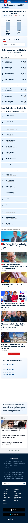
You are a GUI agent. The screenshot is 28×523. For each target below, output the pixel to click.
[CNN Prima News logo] (7, 1)
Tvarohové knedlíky (19, 476)
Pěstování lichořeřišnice (17, 474)
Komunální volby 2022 (8, 364)
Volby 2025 (19, 470)
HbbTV (4, 495)
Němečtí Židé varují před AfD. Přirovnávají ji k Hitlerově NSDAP (12, 443)
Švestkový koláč (19, 478)
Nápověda (16, 500)
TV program (15, 463)
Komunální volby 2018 (8, 367)
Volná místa (5, 491)
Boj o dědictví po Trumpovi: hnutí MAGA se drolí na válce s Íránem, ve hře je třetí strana (13, 429)
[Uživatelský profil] (22, 1)
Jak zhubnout (9, 461)
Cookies (5, 500)
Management (16, 489)
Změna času (22, 463)
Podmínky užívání (6, 497)
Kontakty (16, 495)
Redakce (16, 502)
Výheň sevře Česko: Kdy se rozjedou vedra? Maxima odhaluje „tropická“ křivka (13, 436)
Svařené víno (7, 472)
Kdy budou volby (18, 465)
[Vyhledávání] (20, 1)
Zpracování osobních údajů (18, 498)
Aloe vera (7, 474)
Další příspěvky (13, 354)
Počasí (11, 465)
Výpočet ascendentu (9, 476)
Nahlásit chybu (6, 505)
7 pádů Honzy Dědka (11, 470)
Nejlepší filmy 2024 (17, 461)
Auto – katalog (19, 468)
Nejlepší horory (7, 463)
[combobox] (13, 44)
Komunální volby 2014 (8, 369)
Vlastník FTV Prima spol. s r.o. (7, 503)
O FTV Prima (5, 489)
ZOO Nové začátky (9, 468)
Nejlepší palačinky (9, 478)
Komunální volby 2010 (8, 372)
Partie (7, 465)
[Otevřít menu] (2, 1)
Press (15, 491)
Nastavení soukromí (18, 505)
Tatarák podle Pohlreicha (18, 472)
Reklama (5, 493)
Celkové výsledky (5, 7)
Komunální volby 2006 (8, 374)
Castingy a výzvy (17, 493)
